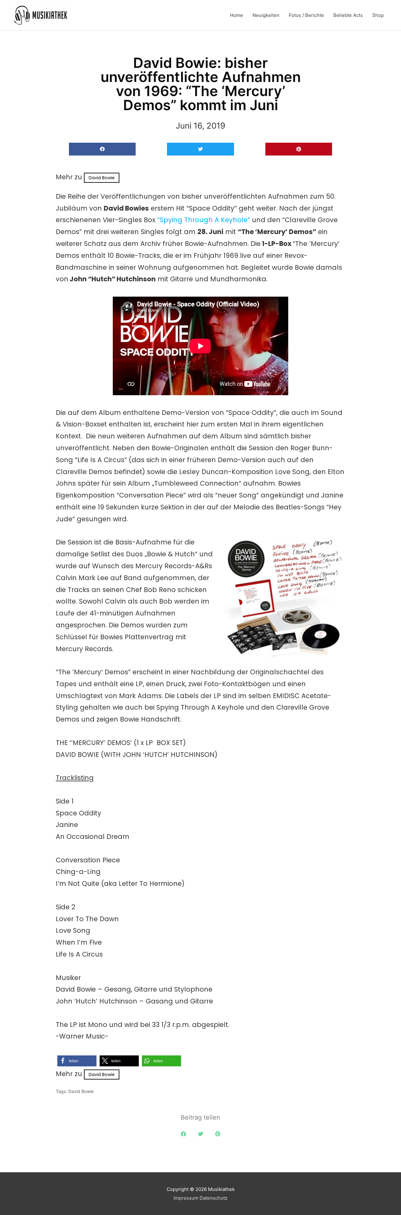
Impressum (186, 1198)
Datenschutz (213, 1198)
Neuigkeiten (266, 15)
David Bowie (102, 178)
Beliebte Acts (348, 15)
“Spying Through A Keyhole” (202, 219)
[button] (102, 149)
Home (236, 15)
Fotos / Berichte (306, 15)
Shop (378, 15)
